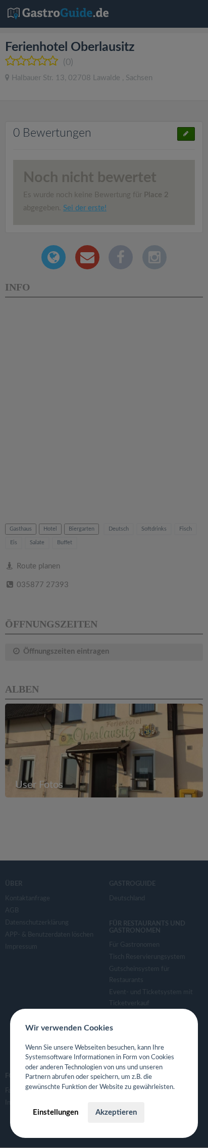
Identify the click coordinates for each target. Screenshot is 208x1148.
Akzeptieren (116, 1112)
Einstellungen (55, 1112)
